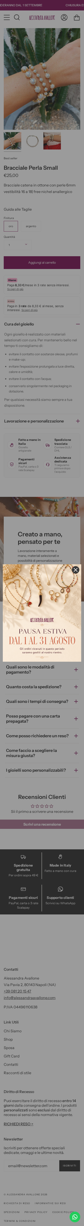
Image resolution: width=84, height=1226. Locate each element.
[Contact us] (75, 1217)
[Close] (75, 569)
